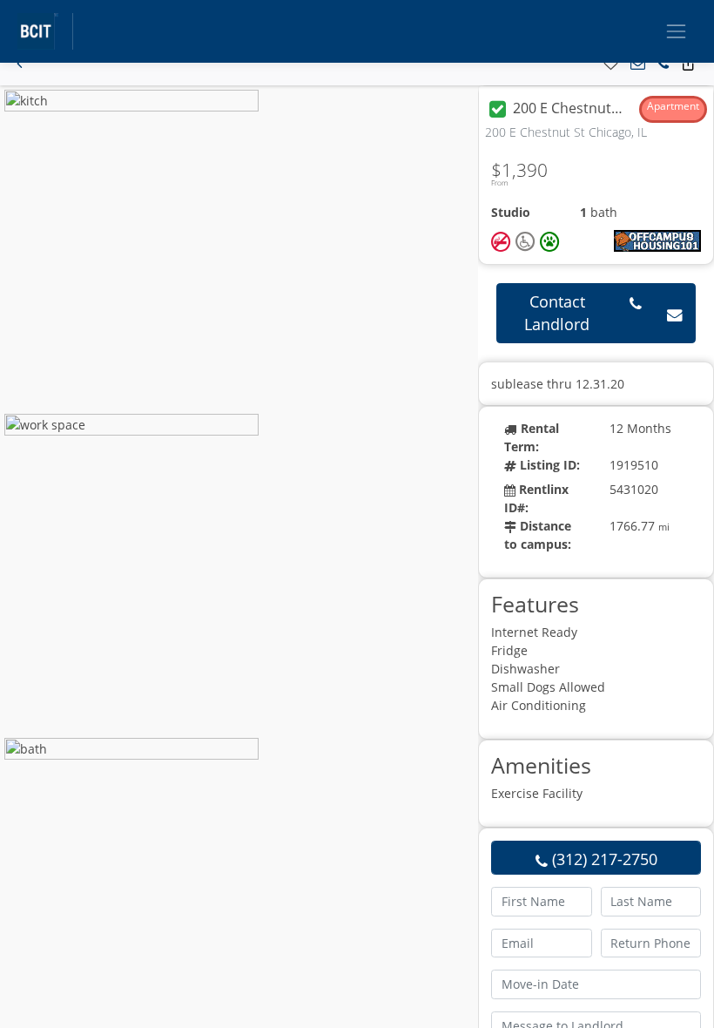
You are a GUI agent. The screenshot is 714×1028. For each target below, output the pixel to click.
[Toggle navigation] (676, 31)
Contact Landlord (556, 313)
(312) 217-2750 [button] (602, 859)
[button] (19, 64)
